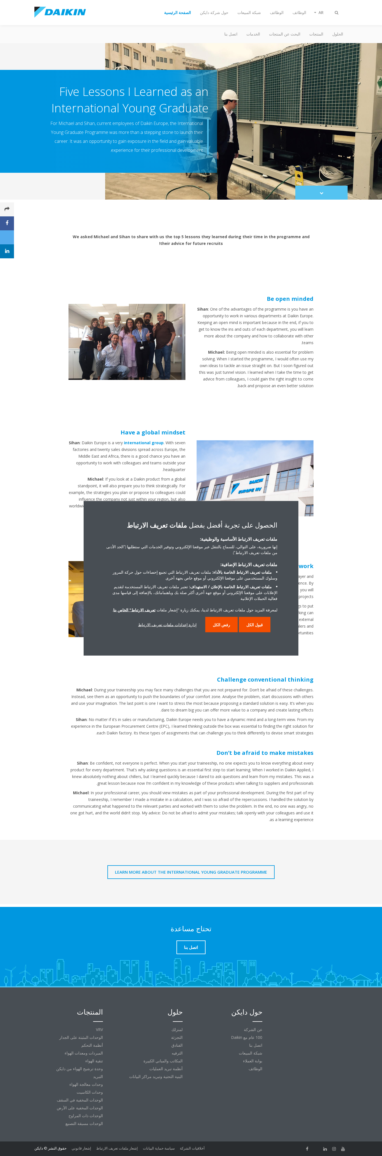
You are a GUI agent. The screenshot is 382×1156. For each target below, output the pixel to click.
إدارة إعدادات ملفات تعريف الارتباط (167, 624)
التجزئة (177, 1037)
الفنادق (177, 1045)
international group (144, 442)
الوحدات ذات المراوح (86, 1115)
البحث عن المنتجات (284, 34)
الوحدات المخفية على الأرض (80, 1107)
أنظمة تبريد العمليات (166, 1068)
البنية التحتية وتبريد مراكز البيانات (156, 1076)
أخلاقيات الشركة (192, 1148)
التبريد (98, 1076)
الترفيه (177, 1053)
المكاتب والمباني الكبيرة (163, 1060)
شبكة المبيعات (250, 1053)
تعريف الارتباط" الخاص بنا (134, 609)
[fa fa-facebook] (307, 1148)
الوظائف (255, 1068)
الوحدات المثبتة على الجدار (81, 1037)
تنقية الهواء (94, 1060)
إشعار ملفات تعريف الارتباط (117, 1148)
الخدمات (253, 34)
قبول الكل (254, 624)
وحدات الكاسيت (90, 1092)
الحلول (337, 34)
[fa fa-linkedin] (325, 1148)
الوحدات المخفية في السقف (80, 1100)
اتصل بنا (230, 34)
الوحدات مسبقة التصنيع (84, 1123)
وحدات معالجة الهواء (86, 1084)
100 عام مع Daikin (246, 1037)
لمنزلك (177, 1029)
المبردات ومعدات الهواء (84, 1053)
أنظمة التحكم (92, 1045)
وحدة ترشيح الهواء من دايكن (79, 1068)
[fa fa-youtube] (343, 1148)
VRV (99, 1029)
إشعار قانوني (81, 1148)
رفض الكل (221, 624)
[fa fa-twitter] (316, 1148)
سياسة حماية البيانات (159, 1148)
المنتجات (316, 34)
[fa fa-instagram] (334, 1148)
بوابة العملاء (252, 1060)
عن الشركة (253, 1029)
